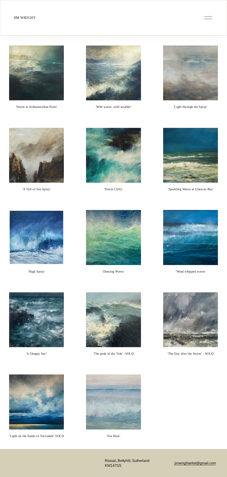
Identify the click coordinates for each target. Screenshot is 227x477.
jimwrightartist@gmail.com (195, 463)
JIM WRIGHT (24, 18)
